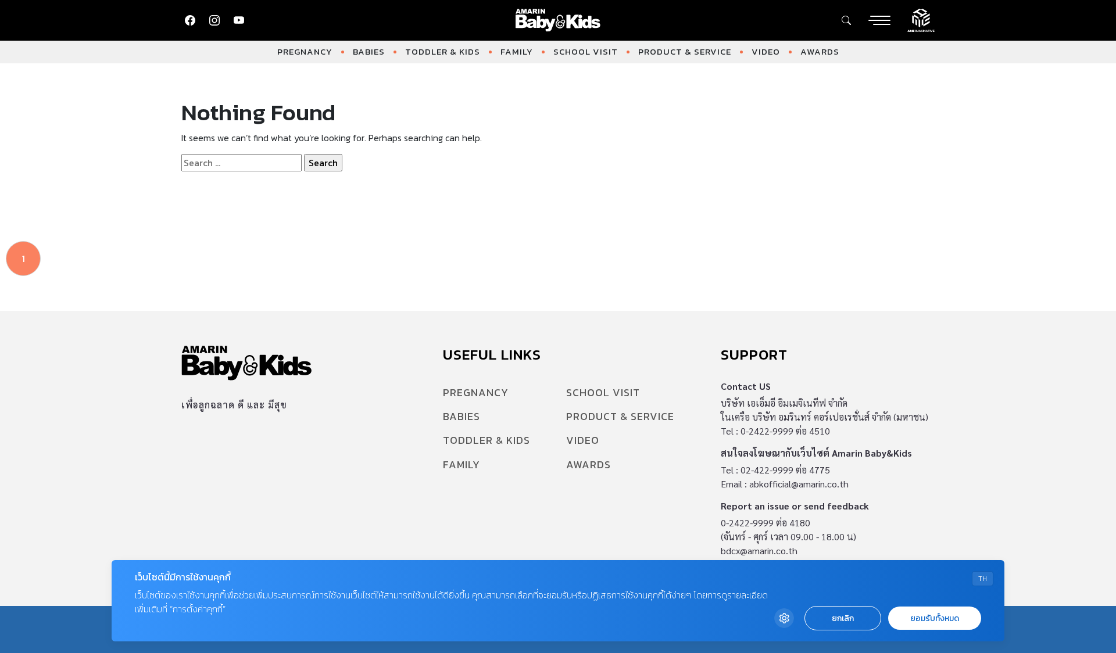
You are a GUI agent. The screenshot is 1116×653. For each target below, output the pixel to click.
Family (516, 51)
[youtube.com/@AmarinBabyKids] (239, 20)
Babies (369, 51)
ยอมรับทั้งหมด (934, 618)
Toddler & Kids (442, 51)
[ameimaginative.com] (921, 19)
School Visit (585, 51)
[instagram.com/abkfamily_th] (214, 20)
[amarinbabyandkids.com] (558, 20)
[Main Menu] (879, 20)
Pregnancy (304, 51)
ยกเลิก (843, 618)
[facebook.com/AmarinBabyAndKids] (190, 20)
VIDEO (766, 51)
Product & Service (684, 51)
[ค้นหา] (846, 20)
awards (819, 51)
